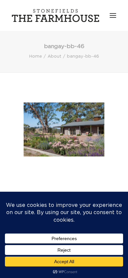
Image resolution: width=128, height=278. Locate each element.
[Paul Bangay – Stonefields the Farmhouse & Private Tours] (55, 15)
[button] (113, 15)
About (54, 56)
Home (35, 56)
